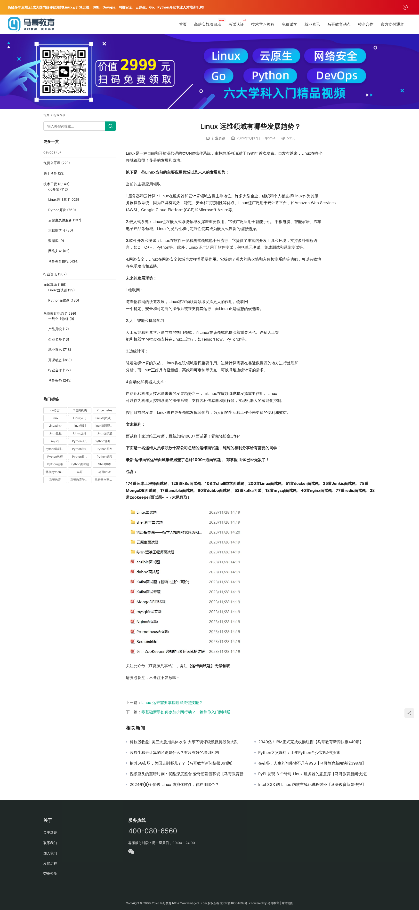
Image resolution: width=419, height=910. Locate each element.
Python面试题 (59, 300)
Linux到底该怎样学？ (105, 418)
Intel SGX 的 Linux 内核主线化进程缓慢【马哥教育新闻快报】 (312, 784)
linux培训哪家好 (105, 425)
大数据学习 (56, 230)
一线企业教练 (58, 319)
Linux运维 (79, 433)
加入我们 (50, 853)
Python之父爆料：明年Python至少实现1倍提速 (299, 752)
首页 (183, 24)
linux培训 (80, 425)
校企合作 (365, 24)
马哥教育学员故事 (81, 479)
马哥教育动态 (339, 24)
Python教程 (55, 456)
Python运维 (55, 464)
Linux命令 (55, 425)
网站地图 (287, 903)
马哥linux (104, 472)
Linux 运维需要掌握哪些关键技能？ (172, 702)
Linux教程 (55, 433)
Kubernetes (104, 410)
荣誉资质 (50, 873)
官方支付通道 (392, 24)
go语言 (55, 410)
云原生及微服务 (60, 220)
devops (49, 152)
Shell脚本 (104, 464)
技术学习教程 (262, 24)
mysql (55, 441)
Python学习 (80, 449)
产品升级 (55, 329)
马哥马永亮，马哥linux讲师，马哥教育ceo (105, 479)
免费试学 (289, 24)
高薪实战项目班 (207, 24)
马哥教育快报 (58, 261)
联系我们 (50, 843)
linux (55, 418)
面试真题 (50, 284)
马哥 (80, 472)
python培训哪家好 (105, 441)
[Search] (110, 126)
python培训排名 (56, 449)
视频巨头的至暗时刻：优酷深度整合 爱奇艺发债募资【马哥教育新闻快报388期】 (188, 774)
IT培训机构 (80, 410)
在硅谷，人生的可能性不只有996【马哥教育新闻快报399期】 (312, 763)
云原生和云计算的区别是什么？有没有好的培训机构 (174, 752)
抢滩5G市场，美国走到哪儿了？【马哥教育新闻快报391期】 (182, 763)
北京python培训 (56, 472)
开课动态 (55, 360)
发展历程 (50, 863)
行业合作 (55, 370)
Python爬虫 (80, 456)
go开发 (53, 189)
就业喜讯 (312, 24)
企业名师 (55, 339)
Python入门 (80, 441)
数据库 (53, 241)
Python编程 (104, 456)
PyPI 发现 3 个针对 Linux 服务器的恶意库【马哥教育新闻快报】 (314, 774)
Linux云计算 (57, 199)
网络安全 (55, 251)
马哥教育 (55, 479)
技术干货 (50, 184)
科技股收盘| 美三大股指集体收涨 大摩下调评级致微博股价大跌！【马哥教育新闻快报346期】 (188, 742)
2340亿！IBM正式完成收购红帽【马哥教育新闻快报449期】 (310, 742)
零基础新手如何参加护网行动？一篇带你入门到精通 (186, 712)
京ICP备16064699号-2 (235, 903)
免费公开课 (51, 163)
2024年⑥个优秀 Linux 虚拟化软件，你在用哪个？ (174, 784)
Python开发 (57, 210)
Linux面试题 (57, 290)
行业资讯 (218, 138)
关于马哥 (50, 173)
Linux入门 (79, 418)
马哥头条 (55, 380)
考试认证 (236, 24)
